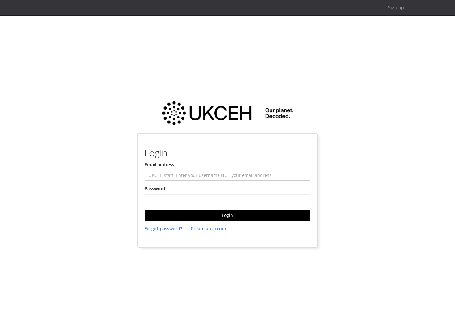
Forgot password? (163, 228)
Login (227, 215)
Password (155, 189)
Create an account (210, 228)
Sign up (396, 8)
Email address (159, 164)
